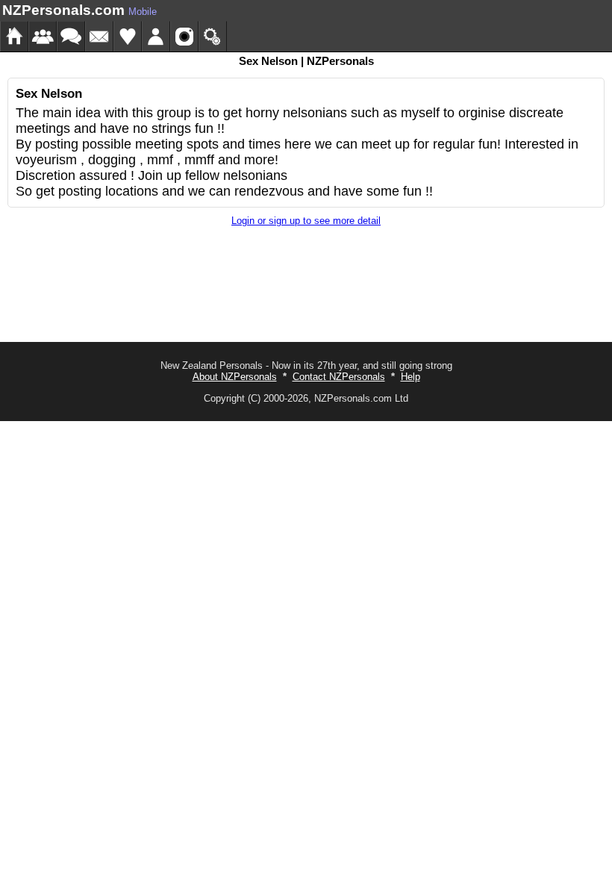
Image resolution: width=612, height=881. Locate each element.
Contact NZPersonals (339, 376)
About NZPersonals (235, 376)
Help (410, 376)
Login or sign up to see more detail (306, 220)
